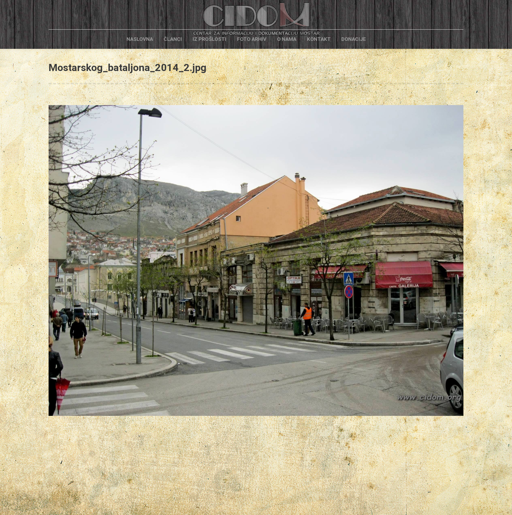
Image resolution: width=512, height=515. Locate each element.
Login (381, 39)
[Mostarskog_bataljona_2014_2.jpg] (256, 260)
